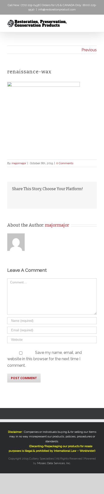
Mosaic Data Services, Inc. (54, 463)
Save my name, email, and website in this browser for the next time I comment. (44, 358)
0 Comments (64, 163)
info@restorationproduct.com (57, 9)
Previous (89, 50)
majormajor (19, 163)
